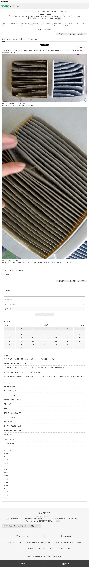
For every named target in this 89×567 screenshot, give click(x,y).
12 (44, 338)
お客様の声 (67, 536)
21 (67, 341)
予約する (67, 564)
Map (59, 18)
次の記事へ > (82, 34)
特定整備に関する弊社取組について (63, 542)
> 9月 (83, 325)
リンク (21, 542)
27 (56, 344)
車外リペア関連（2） (10, 422)
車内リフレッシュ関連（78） (13, 413)
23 (9, 344)
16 (9, 341)
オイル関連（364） (10, 395)
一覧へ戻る (71, 34)
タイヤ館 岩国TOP (46, 24)
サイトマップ (12, 542)
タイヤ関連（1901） (10, 386)
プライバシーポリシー (33, 542)
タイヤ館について (24, 536)
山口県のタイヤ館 (36, 24)
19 (44, 341)
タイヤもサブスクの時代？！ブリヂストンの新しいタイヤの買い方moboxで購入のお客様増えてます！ (36, 368)
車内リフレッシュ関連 (16, 270)
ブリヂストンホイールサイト (46, 548)
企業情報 (79, 542)
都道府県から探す (25, 24)
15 (79, 338)
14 (67, 338)
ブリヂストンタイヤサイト (26, 548)
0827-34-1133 (45, 13)
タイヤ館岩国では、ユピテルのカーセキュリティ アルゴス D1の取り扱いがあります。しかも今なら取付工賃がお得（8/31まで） (44, 376)
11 (33, 338)
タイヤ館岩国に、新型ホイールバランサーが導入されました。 (23, 372)
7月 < (6, 325)
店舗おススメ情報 (58, 24)
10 (21, 338)
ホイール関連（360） (10, 391)
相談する (24, 564)
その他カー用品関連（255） (13, 426)
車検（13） (7, 408)
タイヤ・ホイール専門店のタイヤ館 (10, 24)
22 (79, 341)
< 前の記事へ (61, 34)
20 (56, 341)
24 (21, 344)
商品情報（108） (9, 443)
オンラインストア (63, 548)
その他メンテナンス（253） (13, 400)
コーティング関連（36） (11, 417)
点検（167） (8, 404)
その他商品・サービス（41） (13, 430)
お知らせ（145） (9, 439)
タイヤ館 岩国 (14, 6)
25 (33, 344)
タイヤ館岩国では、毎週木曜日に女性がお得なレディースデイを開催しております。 (30, 359)
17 (21, 341)
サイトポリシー (46, 542)
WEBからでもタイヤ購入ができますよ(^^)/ (17, 363)
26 (44, 344)
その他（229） (8, 435)
